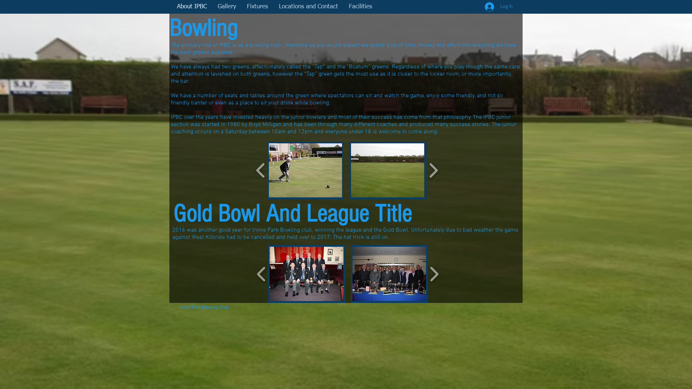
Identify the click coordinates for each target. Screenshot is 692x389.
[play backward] (261, 170)
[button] (305, 170)
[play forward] (433, 170)
